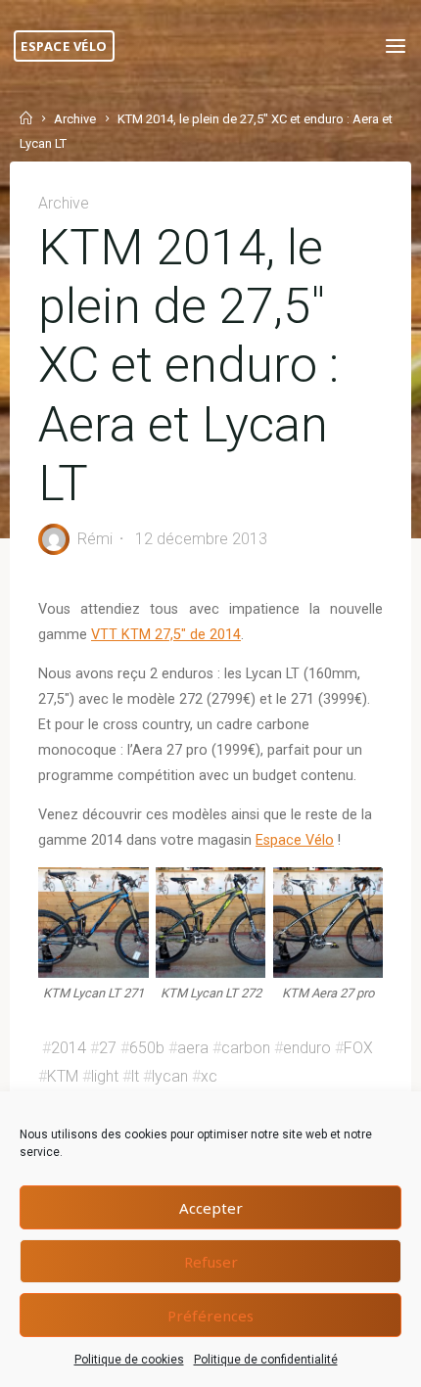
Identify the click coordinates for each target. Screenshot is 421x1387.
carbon (245, 1048)
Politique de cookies (129, 1359)
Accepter (211, 1208)
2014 (68, 1048)
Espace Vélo (64, 46)
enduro (307, 1048)
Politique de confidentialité (266, 1359)
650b (146, 1048)
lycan (170, 1075)
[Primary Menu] (395, 46)
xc (209, 1075)
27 (108, 1048)
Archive (75, 119)
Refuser (211, 1261)
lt (135, 1075)
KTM (62, 1075)
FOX (358, 1048)
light (104, 1075)
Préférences (210, 1315)
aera (193, 1048)
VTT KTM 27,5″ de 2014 (166, 634)
